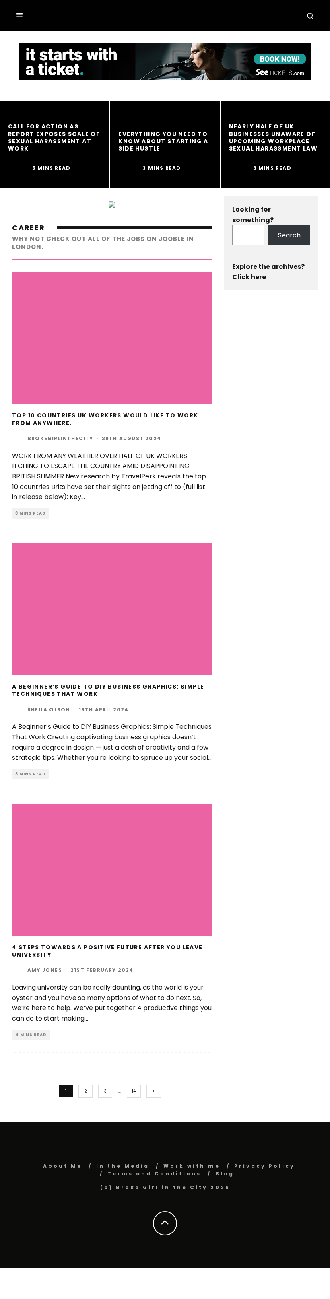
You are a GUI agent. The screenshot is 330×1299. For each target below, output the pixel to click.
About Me (62, 1166)
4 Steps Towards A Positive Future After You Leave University (107, 951)
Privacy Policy (264, 1166)
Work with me (191, 1166)
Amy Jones (44, 970)
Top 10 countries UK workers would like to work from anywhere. (105, 419)
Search (289, 235)
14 (134, 1091)
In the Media (122, 1166)
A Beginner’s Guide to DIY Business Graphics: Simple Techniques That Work (108, 690)
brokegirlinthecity (60, 438)
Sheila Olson (48, 709)
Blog (224, 1173)
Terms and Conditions (154, 1173)
